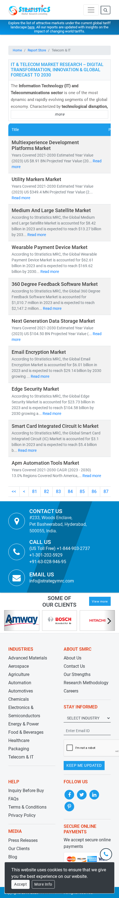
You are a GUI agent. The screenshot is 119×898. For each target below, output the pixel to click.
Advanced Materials (27, 658)
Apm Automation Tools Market (45, 463)
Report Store (37, 50)
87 (106, 491)
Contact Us (74, 666)
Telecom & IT (21, 757)
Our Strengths (77, 674)
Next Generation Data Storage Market (53, 321)
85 (82, 491)
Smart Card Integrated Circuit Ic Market (55, 426)
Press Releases (23, 840)
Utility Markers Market (36, 179)
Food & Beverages (25, 732)
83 (58, 491)
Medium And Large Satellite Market (51, 210)
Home (17, 50)
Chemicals (18, 699)
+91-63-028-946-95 (47, 561)
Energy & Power (23, 724)
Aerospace (18, 666)
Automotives (20, 691)
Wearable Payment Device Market (49, 247)
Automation (19, 682)
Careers (71, 691)
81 (34, 491)
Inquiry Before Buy (26, 790)
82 (46, 491)
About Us (72, 658)
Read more (21, 198)
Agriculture (18, 674)
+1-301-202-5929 (46, 555)
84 (70, 491)
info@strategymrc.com (51, 581)
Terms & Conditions (27, 807)
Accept (20, 884)
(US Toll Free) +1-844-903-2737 (59, 548)
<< (14, 491)
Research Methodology (86, 682)
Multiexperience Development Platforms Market (45, 145)
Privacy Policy (22, 815)
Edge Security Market (35, 389)
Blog (12, 856)
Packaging (18, 748)
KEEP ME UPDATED (84, 765)
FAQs (13, 798)
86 (94, 491)
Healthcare (18, 740)
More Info (43, 884)
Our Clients (19, 848)
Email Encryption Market (39, 352)
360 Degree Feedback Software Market (55, 284)
